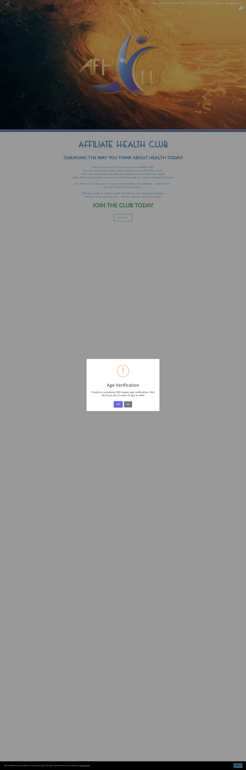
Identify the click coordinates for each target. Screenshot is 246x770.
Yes (118, 404)
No (128, 404)
